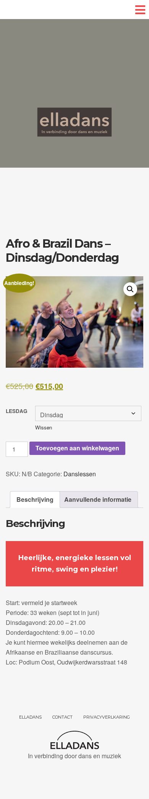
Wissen (43, 427)
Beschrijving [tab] (34, 499)
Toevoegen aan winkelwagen (77, 448)
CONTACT (62, 717)
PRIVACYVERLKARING (106, 717)
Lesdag (17, 411)
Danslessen (79, 473)
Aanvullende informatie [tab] (97, 499)
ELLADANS (30, 717)
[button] (130, 289)
